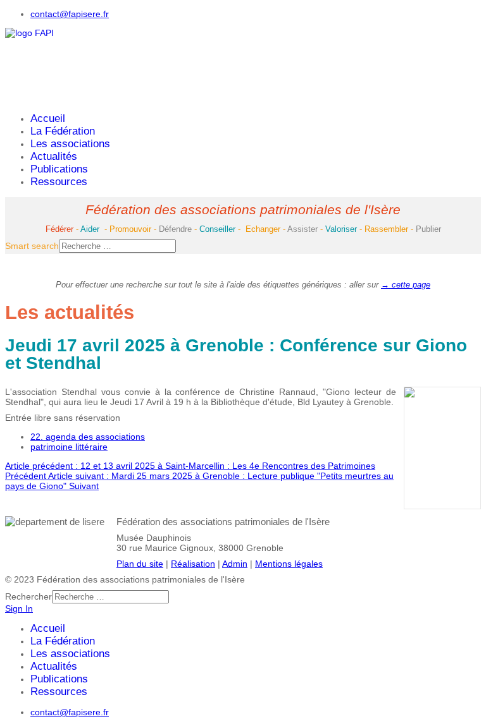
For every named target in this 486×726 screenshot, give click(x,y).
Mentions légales (289, 564)
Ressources (58, 182)
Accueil (47, 118)
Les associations (70, 144)
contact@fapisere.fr (69, 14)
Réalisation (193, 564)
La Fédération (62, 131)
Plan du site (139, 564)
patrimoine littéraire (69, 447)
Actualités (53, 156)
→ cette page (405, 284)
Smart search (32, 246)
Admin (234, 564)
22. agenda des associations (87, 437)
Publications (59, 169)
